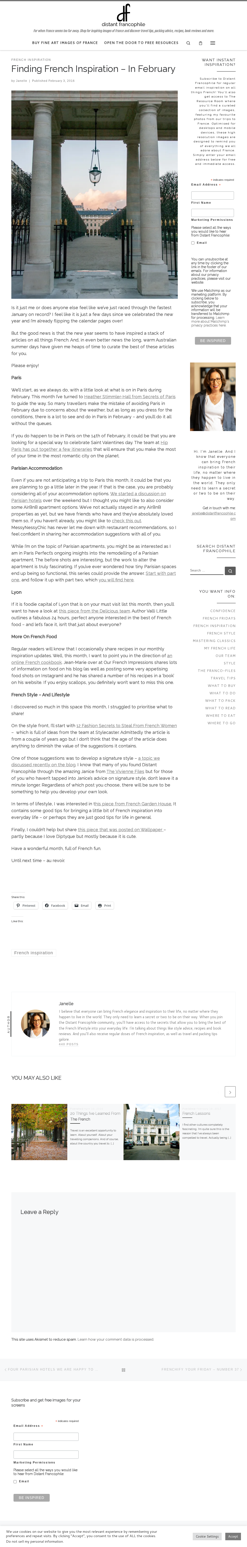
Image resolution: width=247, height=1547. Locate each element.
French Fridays (219, 618)
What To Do (222, 693)
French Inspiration (214, 625)
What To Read (220, 708)
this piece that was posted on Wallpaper (121, 829)
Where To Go (221, 722)
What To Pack (220, 700)
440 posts (69, 1044)
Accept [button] (233, 1536)
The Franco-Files (217, 670)
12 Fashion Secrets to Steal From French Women (126, 725)
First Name (201, 202)
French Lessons (196, 1113)
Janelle (21, 81)
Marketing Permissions (212, 219)
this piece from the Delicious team (94, 610)
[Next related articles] (230, 1091)
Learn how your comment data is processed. (116, 1339)
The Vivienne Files (125, 771)
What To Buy (222, 685)
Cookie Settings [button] (207, 1536)
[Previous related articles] (218, 1091)
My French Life (220, 648)
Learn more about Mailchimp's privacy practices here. (210, 321)
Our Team (225, 655)
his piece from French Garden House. (133, 803)
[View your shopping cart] (200, 42)
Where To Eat (221, 715)
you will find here (116, 579)
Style (230, 663)
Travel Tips (223, 678)
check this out (126, 520)
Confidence (223, 610)
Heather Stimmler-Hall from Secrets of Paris (130, 396)
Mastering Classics (214, 640)
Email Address (206, 185)
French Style (221, 633)
